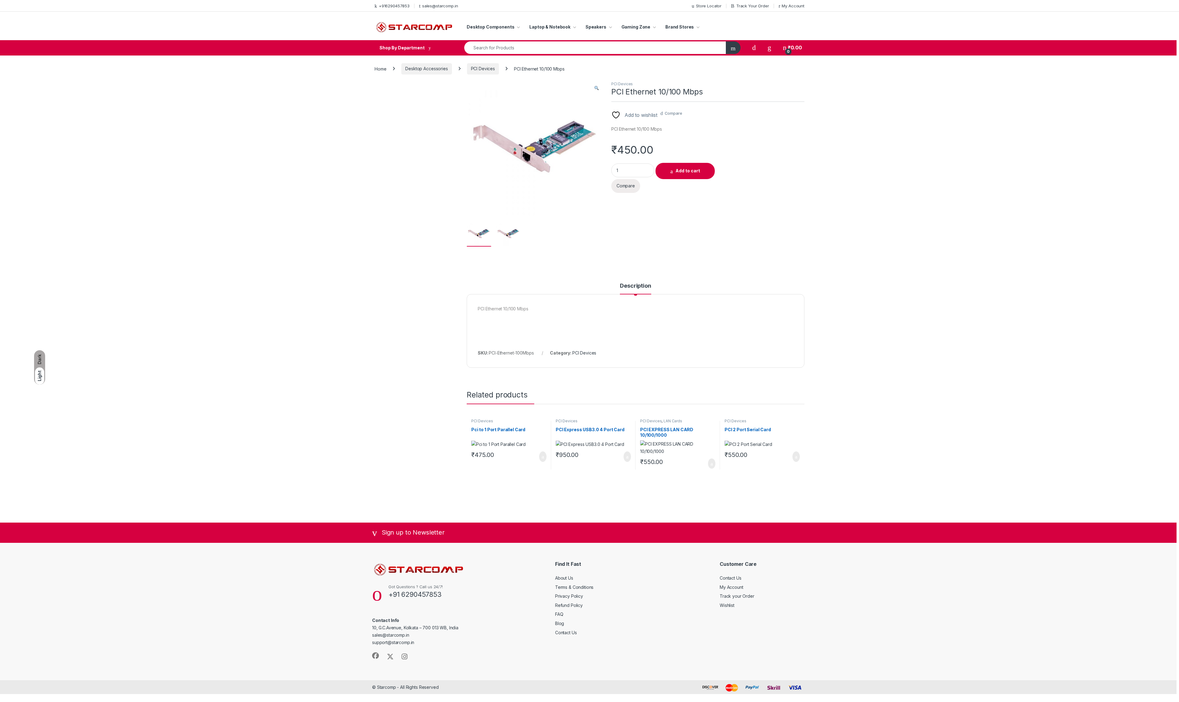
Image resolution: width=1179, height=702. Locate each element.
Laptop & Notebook (549, 26)
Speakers (596, 26)
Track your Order (737, 596)
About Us (564, 578)
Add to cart (687, 170)
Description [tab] (635, 286)
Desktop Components (490, 26)
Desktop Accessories (426, 68)
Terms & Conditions (574, 587)
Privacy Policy (569, 596)
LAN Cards (672, 421)
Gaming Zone (635, 26)
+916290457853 (394, 5)
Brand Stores (679, 26)
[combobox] (595, 47)
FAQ (559, 614)
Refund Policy (569, 605)
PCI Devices (483, 68)
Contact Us (566, 632)
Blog (559, 623)
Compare (673, 113)
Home (380, 68)
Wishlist (727, 605)
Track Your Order (752, 5)
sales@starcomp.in (440, 5)
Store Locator (709, 5)
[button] (596, 88)
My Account (793, 5)
